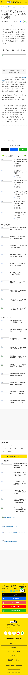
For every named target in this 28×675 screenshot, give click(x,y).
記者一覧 (14, 647)
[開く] (2, 2)
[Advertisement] (14, 130)
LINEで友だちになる (15, 610)
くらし (10, 448)
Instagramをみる (15, 602)
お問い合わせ (14, 655)
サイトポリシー (19, 665)
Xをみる (15, 595)
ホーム (2, 6)
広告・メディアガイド (14, 651)
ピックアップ (8, 6)
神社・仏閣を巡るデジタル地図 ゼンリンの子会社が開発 (14, 7)
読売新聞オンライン (14, 660)
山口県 (4, 451)
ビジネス (11, 25)
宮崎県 (9, 451)
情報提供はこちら (14, 456)
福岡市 (4, 446)
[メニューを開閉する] (26, 2)
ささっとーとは (14, 643)
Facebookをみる (15, 598)
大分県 (21, 448)
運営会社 (7, 665)
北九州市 (4, 25)
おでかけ (4, 448)
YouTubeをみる (15, 606)
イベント (22, 446)
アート (16, 448)
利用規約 (12, 665)
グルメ (16, 446)
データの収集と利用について (14, 669)
